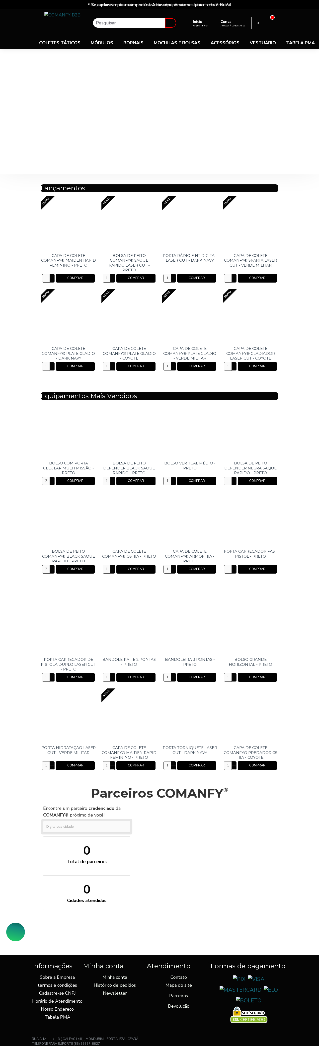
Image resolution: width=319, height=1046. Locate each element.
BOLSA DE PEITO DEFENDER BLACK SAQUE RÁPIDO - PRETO (129, 468)
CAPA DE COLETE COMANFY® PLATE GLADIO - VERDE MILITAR (189, 353)
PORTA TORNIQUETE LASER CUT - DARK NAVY (190, 750)
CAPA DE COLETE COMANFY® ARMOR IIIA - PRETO (190, 556)
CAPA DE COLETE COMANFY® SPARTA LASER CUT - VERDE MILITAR (250, 260)
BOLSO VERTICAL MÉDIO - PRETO (190, 465)
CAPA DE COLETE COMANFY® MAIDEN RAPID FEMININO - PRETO (68, 260)
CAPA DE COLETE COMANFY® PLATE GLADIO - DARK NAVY (68, 353)
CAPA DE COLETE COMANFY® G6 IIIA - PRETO (129, 554)
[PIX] (239, 979)
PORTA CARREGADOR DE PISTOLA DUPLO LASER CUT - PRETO (68, 664)
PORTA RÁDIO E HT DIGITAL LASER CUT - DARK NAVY (190, 258)
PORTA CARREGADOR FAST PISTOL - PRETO (250, 554)
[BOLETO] (248, 1001)
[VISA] (256, 979)
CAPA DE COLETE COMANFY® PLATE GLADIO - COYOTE (129, 353)
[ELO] (271, 990)
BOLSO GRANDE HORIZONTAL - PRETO (250, 662)
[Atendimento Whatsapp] (15, 932)
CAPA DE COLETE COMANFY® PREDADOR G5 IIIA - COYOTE (250, 752)
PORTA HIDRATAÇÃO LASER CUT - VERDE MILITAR (68, 750)
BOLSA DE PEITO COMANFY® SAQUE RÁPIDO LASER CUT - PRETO (129, 263)
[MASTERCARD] (240, 990)
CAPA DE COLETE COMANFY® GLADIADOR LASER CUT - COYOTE (250, 353)
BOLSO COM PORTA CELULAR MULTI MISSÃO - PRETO (68, 468)
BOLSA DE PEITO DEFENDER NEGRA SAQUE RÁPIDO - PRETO (250, 468)
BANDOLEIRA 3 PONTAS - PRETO (190, 662)
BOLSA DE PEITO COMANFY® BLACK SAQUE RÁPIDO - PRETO (68, 556)
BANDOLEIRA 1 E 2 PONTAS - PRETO (129, 662)
